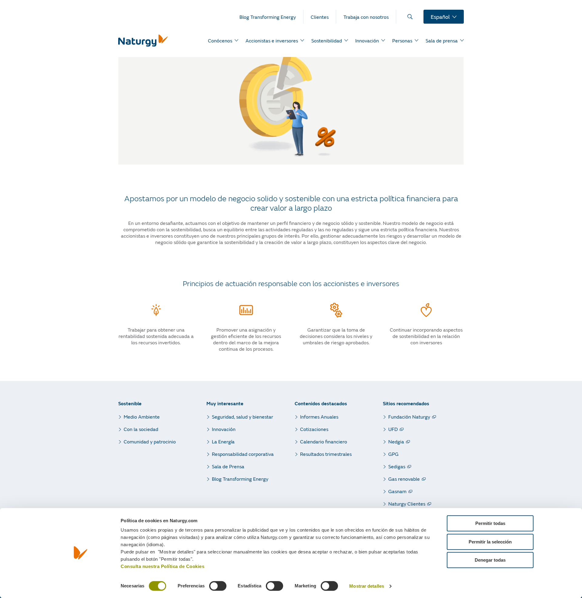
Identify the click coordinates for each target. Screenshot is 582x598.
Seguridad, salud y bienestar (242, 416)
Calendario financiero (323, 441)
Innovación (224, 429)
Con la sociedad (141, 429)
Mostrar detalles (366, 586)
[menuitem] (271, 17)
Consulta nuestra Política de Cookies (162, 566)
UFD (393, 429)
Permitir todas (490, 523)
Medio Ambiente (142, 416)
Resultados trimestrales (326, 454)
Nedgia (396, 441)
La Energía (223, 441)
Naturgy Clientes (406, 503)
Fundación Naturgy (409, 416)
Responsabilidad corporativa (243, 454)
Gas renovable (404, 479)
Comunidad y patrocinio (150, 441)
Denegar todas (490, 560)
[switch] (217, 586)
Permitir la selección (490, 541)
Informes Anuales (319, 416)
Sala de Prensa (228, 466)
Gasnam (397, 491)
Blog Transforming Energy (240, 479)
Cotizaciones (314, 429)
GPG (393, 454)
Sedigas (396, 466)
